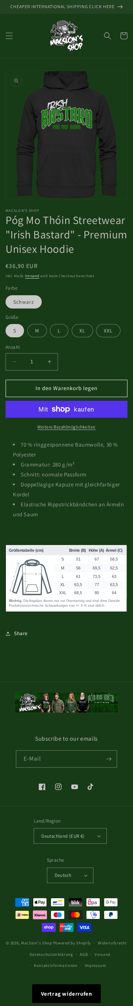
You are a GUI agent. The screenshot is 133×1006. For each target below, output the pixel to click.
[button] (9, 36)
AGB (84, 954)
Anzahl (13, 347)
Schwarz (23, 302)
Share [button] (21, 633)
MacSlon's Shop (36, 942)
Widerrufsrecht (112, 942)
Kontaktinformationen (56, 965)
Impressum (95, 965)
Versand (32, 275)
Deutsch (63, 875)
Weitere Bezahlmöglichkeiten (66, 427)
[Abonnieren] (108, 759)
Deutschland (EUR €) (63, 836)
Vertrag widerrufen (66, 993)
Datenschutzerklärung (51, 954)
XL (82, 330)
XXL (108, 330)
